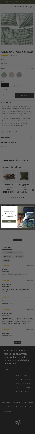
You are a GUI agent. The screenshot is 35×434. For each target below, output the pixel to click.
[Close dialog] (33, 207)
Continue (9, 221)
